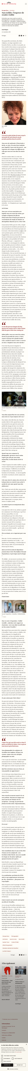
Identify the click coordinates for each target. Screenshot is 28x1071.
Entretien (12, 10)
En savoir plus (18, 1052)
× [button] (26, 1044)
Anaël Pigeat (5, 29)
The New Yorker (15, 175)
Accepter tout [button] (7, 1064)
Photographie (14, 936)
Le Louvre (15, 374)
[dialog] (14, 1057)
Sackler (8, 91)
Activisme (5, 939)
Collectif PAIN (15, 942)
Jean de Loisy (13, 939)
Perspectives (5, 10)
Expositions (4, 976)
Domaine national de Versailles (10, 948)
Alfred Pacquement (7, 945)
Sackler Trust (6, 942)
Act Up (19, 191)
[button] (13, 1069)
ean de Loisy (14, 77)
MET (21, 231)
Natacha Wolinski (6, 999)
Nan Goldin (5, 63)
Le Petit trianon (7, 951)
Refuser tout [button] (20, 1065)
